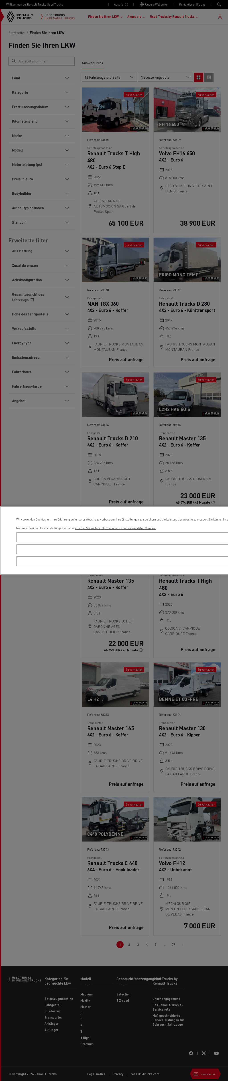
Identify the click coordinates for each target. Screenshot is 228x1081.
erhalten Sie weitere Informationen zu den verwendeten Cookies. (115, 528)
